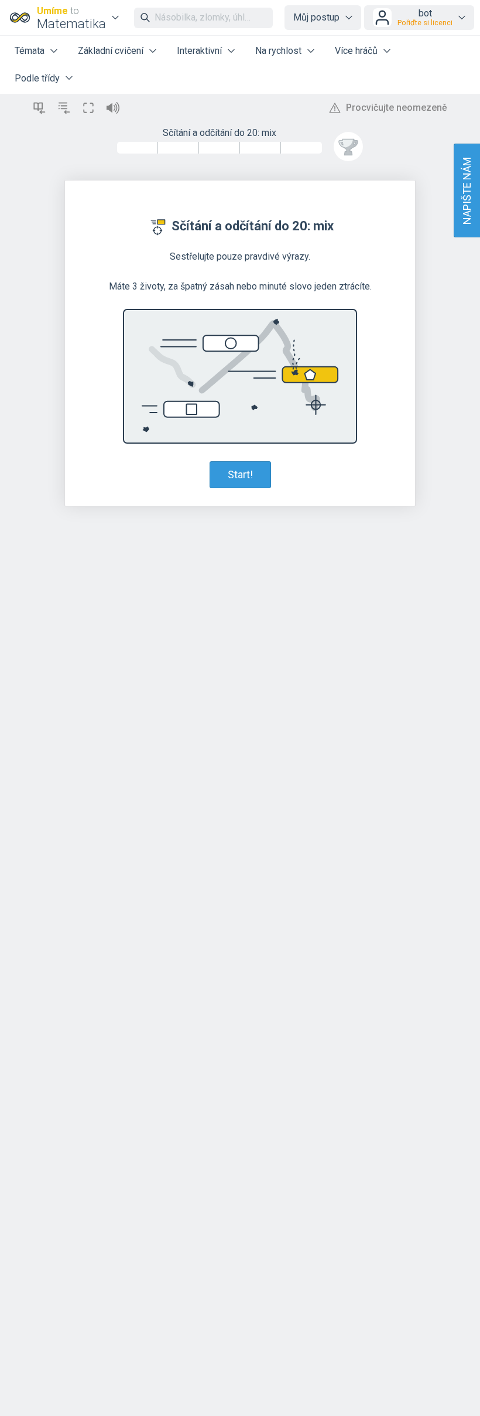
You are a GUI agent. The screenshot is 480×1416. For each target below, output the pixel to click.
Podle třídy (37, 78)
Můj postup (316, 17)
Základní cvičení (110, 50)
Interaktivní (199, 50)
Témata (29, 50)
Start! (240, 474)
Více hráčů (356, 50)
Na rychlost (278, 50)
